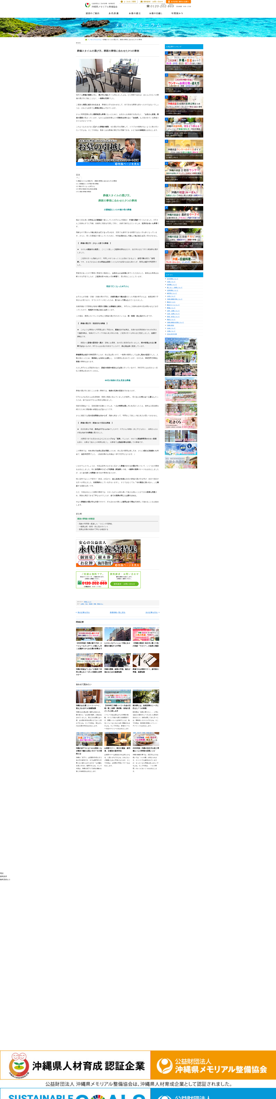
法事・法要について (173, 311)
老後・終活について (173, 316)
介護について (171, 331)
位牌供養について (172, 290)
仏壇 (83, 690)
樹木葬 (135, 690)
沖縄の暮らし (95, 733)
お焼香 (107, 733)
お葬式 (82, 604)
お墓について (80, 654)
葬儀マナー (117, 733)
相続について (171, 319)
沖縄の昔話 (152, 628)
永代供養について (172, 279)
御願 (134, 733)
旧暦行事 (123, 690)
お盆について (89, 654)
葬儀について (87, 601)
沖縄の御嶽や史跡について (175, 322)
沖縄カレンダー (84, 733)
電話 (1, 873)
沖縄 (90, 690)
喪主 (86, 604)
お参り (78, 690)
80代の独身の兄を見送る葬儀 (88, 189)
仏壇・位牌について (173, 313)
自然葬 (140, 690)
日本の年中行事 (172, 334)
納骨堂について (172, 293)
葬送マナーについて (82, 655)
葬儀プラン (100, 604)
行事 (85, 734)
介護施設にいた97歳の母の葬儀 (88, 184)
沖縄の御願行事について (84, 628)
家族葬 (91, 604)
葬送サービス (147, 690)
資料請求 (3, 876)
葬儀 (95, 604)
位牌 (87, 690)
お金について (171, 328)
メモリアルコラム (95, 39)
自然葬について (172, 284)
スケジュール (109, 690)
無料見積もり (5, 879)
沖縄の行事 (80, 734)
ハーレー (116, 690)
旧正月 (139, 733)
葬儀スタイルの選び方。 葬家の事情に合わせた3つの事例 (97, 181)
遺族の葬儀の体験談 (85, 191)
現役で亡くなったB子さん (87, 186)
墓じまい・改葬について (174, 287)
